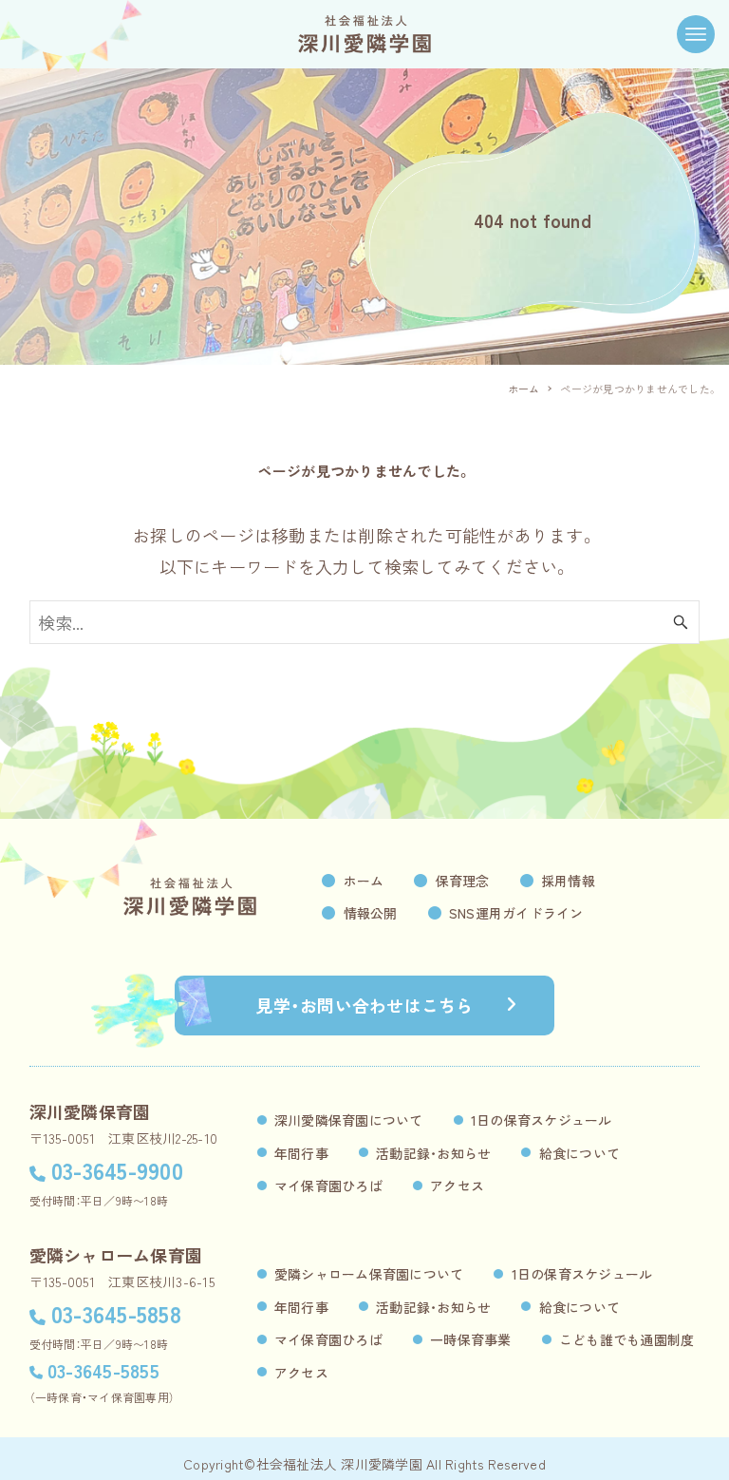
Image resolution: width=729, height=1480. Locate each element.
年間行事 (301, 1153)
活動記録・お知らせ (433, 1153)
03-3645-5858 (116, 1313)
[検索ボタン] (681, 622)
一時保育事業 (471, 1339)
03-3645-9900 (117, 1169)
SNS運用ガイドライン (516, 912)
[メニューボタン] (696, 34)
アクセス (457, 1185)
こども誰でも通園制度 (627, 1339)
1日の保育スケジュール (541, 1119)
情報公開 (371, 912)
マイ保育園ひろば (328, 1185)
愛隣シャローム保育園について (369, 1273)
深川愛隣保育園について (348, 1119)
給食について (580, 1153)
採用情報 (568, 880)
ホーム (364, 880)
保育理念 (463, 880)
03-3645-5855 (103, 1370)
